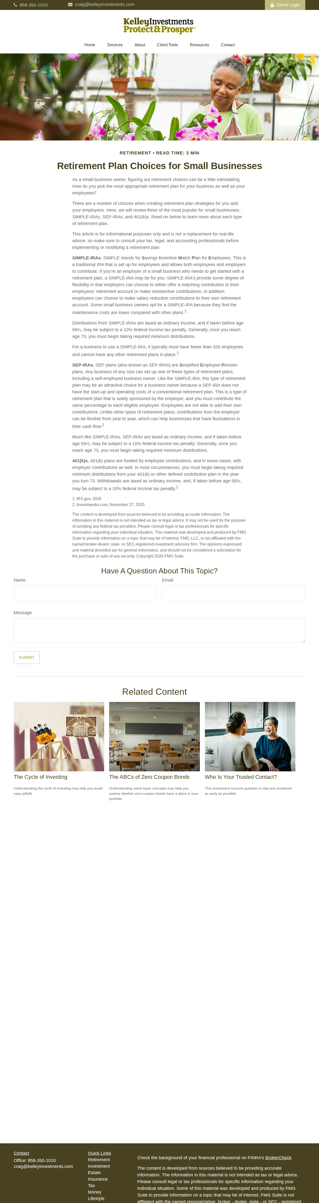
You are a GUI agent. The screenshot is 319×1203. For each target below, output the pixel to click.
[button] (90, 45)
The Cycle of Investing (40, 777)
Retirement (99, 1159)
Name (20, 580)
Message (23, 612)
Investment (99, 1166)
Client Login (288, 4)
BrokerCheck (278, 1157)
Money (94, 1192)
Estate (94, 1172)
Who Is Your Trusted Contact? (241, 777)
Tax (91, 1185)
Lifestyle (96, 1198)
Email (167, 580)
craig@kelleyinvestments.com (104, 4)
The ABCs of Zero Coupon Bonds (149, 777)
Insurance (98, 1179)
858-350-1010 (34, 4)
